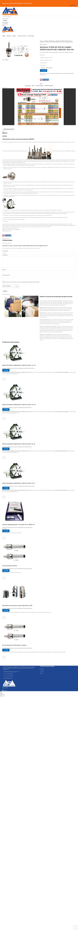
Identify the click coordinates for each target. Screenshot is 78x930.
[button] (3, 538)
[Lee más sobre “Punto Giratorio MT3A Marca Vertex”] (3, 657)
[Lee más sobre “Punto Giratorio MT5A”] (3, 577)
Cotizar (6, 370)
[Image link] (9, 683)
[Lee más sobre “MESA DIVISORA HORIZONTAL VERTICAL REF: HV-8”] (3, 457)
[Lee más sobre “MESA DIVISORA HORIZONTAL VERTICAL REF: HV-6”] (3, 497)
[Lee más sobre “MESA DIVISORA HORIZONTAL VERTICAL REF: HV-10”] (3, 418)
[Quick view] (3, 382)
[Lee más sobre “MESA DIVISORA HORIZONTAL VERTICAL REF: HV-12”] (3, 379)
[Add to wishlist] (3, 375)
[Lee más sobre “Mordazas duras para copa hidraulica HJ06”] (3, 617)
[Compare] (3, 362)
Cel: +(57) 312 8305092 (8, 673)
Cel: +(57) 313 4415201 (8, 675)
